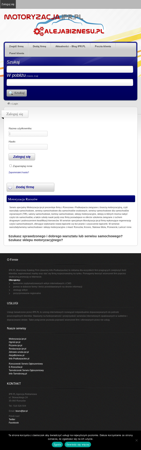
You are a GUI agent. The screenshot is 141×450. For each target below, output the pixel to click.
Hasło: (12, 141)
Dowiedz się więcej (77, 444)
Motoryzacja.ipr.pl (17, 339)
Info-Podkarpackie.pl (19, 358)
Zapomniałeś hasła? (19, 172)
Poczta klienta (103, 46)
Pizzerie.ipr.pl (15, 345)
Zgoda (57, 444)
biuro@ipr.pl (22, 411)
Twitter (12, 419)
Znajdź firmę (16, 46)
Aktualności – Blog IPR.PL (70, 46)
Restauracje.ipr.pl (17, 348)
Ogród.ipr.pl (14, 342)
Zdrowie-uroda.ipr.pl (19, 352)
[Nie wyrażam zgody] (136, 440)
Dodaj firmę (39, 46)
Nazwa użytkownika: (20, 128)
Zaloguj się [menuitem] (7, 4)
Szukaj (13, 61)
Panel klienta (16, 53)
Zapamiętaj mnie (22, 166)
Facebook (14, 422)
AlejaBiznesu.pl (16, 355)
